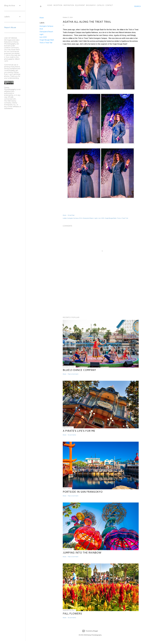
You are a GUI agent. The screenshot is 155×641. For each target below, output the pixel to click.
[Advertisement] (101, 296)
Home (49, 5)
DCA (41, 29)
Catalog (100, 5)
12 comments (72, 435)
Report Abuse (10, 27)
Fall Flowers (72, 613)
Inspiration (68, 5)
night (41, 34)
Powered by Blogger (92, 631)
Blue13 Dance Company (79, 370)
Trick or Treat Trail (46, 43)
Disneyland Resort (46, 32)
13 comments (72, 617)
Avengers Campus (46, 26)
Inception (57, 5)
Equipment (80, 5)
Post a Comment (73, 374)
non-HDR (43, 37)
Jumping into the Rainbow (82, 552)
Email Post (71, 215)
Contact (109, 5)
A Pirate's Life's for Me (79, 431)
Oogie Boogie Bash (47, 40)
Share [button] (42, 18)
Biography (91, 5)
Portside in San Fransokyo (82, 492)
